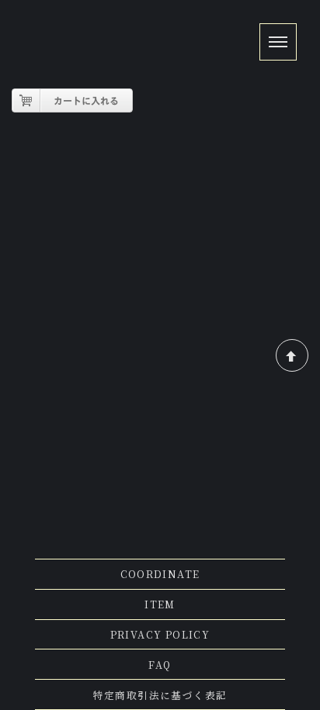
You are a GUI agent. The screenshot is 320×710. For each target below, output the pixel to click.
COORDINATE (160, 573)
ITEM (160, 604)
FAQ (159, 664)
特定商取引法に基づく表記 (160, 694)
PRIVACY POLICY (160, 634)
